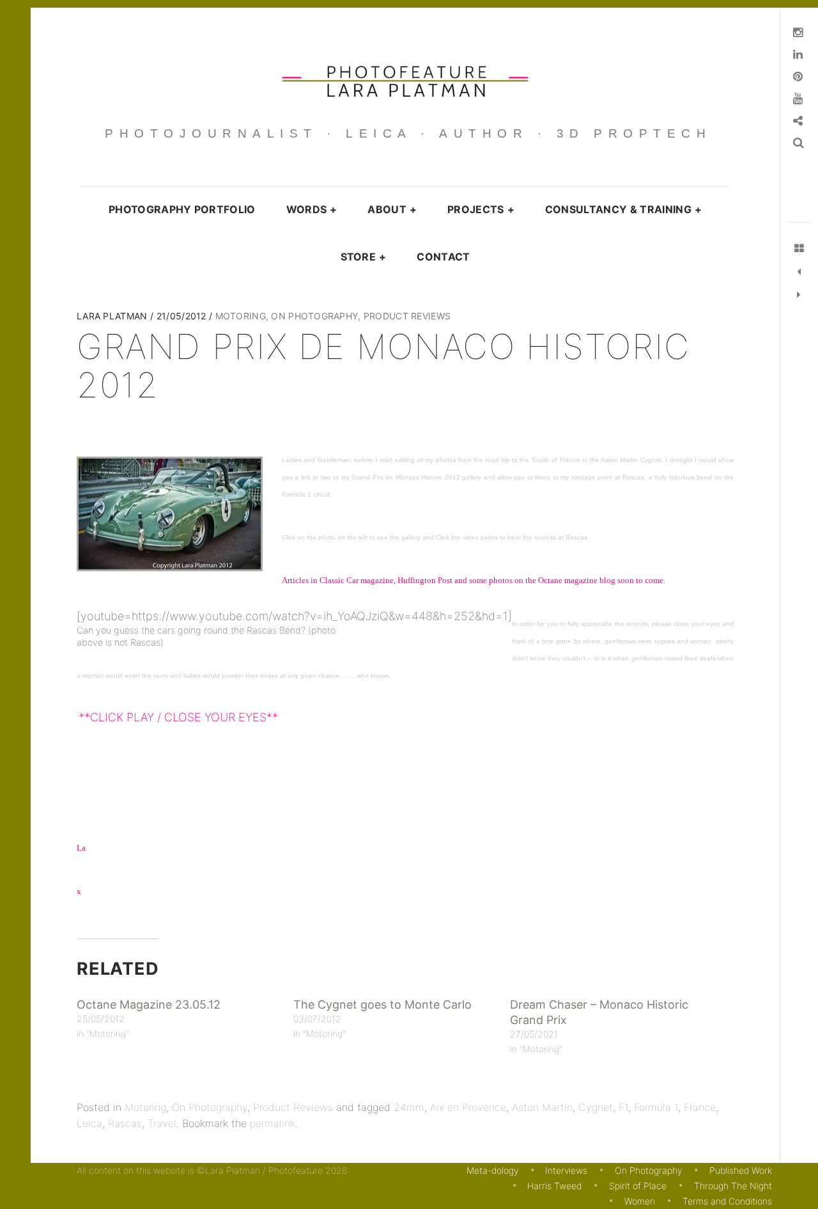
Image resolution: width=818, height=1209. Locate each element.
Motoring (240, 315)
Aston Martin (542, 1107)
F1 (623, 1107)
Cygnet (595, 1107)
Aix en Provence (468, 1107)
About (392, 209)
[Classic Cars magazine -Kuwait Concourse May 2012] (798, 272)
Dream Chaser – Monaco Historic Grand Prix (599, 1012)
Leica (89, 1123)
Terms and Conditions (727, 1201)
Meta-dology (492, 1170)
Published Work (740, 1170)
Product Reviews (407, 315)
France (700, 1107)
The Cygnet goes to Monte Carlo (382, 1004)
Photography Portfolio (182, 209)
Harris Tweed (554, 1185)
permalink (272, 1123)
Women (639, 1201)
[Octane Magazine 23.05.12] (798, 295)
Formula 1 (656, 1107)
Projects (480, 209)
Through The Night (733, 1185)
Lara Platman (113, 315)
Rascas (125, 1123)
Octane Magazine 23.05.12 (148, 1004)
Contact (443, 256)
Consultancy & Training (623, 209)
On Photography (314, 315)
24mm (409, 1107)
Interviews (566, 1170)
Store (364, 256)
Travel (162, 1123)
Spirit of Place (638, 1185)
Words (311, 209)
